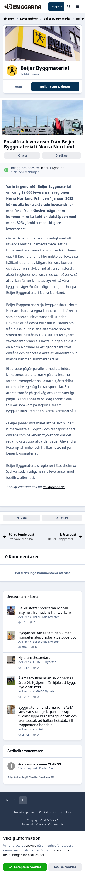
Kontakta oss (47, 812)
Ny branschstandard (34, 657)
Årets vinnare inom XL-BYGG (39, 764)
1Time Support (27, 768)
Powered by (42, 824)
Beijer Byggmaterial (44, 68)
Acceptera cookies (27, 867)
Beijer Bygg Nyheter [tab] (55, 86)
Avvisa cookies (65, 867)
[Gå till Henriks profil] (6, 170)
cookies (66, 812)
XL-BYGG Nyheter (44, 662)
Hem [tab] (18, 86)
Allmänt (38, 729)
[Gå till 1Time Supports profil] (11, 766)
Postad (46, 768)
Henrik (44, 168)
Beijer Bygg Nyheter (46, 617)
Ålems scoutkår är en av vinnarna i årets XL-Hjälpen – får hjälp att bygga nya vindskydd (47, 682)
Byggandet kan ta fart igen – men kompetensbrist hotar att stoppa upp (47, 635)
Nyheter (58, 168)
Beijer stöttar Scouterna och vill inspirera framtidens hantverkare (44, 610)
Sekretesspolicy (24, 812)
